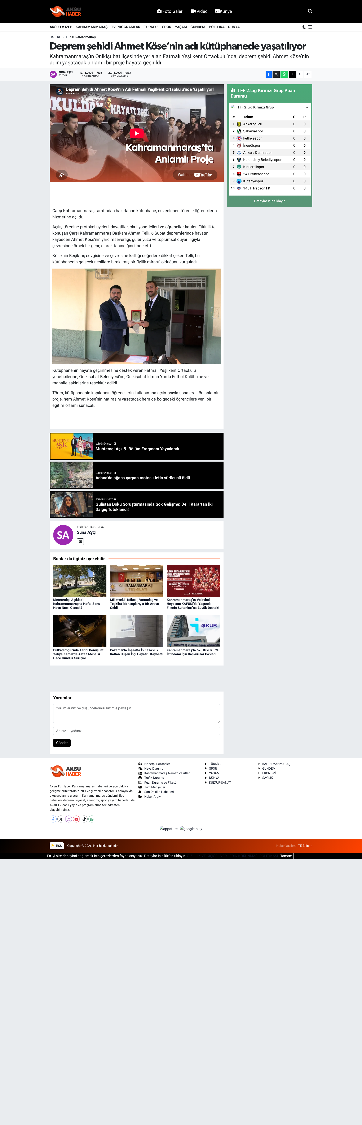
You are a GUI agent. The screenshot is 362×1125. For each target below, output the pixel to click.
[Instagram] (68, 819)
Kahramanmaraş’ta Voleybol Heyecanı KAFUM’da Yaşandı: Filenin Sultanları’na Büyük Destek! (193, 604)
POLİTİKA (217, 27)
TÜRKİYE (151, 27)
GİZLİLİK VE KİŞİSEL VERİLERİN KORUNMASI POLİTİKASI (232, 856)
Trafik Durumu (154, 778)
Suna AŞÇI (87, 532)
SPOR (166, 27)
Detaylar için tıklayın (269, 201)
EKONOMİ (269, 773)
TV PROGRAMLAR (125, 27)
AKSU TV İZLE (61, 27)
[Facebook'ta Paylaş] (269, 74)
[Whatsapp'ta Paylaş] (284, 74)
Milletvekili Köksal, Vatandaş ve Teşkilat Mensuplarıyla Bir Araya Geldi (134, 604)
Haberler (57, 37)
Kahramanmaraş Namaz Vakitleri (167, 773)
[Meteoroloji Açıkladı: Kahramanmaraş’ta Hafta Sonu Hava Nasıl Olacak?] (79, 580)
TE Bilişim (305, 846)
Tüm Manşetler (154, 787)
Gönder (62, 743)
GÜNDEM (197, 27)
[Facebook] (53, 819)
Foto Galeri (173, 11)
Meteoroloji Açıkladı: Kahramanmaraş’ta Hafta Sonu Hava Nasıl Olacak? (76, 604)
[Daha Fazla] (292, 74)
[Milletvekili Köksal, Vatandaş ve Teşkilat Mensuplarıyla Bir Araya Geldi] (136, 580)
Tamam (286, 856)
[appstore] (169, 828)
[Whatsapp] (91, 819)
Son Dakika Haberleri (159, 792)
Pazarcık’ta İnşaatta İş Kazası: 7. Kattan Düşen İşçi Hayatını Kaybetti (136, 652)
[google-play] (191, 828)
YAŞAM (181, 27)
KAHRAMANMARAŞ (91, 27)
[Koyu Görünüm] (305, 27)
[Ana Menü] (310, 27)
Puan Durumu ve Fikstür (160, 782)
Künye (226, 11)
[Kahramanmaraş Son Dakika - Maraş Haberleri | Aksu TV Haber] (65, 11)
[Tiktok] (84, 819)
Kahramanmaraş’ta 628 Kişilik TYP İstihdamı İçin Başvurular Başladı (193, 652)
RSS (58, 846)
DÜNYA (234, 27)
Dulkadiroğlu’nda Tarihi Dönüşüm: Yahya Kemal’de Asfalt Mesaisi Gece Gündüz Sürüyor (78, 654)
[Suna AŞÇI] (63, 535)
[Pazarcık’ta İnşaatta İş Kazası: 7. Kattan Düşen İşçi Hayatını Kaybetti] (136, 631)
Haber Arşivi (153, 797)
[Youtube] (76, 819)
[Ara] (310, 11)
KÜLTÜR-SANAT (220, 782)
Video (202, 11)
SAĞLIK (267, 778)
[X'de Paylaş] (276, 74)
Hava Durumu (153, 768)
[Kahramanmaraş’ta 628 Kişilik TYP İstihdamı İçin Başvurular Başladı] (193, 631)
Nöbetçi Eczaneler (157, 764)
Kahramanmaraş (83, 37)
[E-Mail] (80, 541)
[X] (60, 819)
